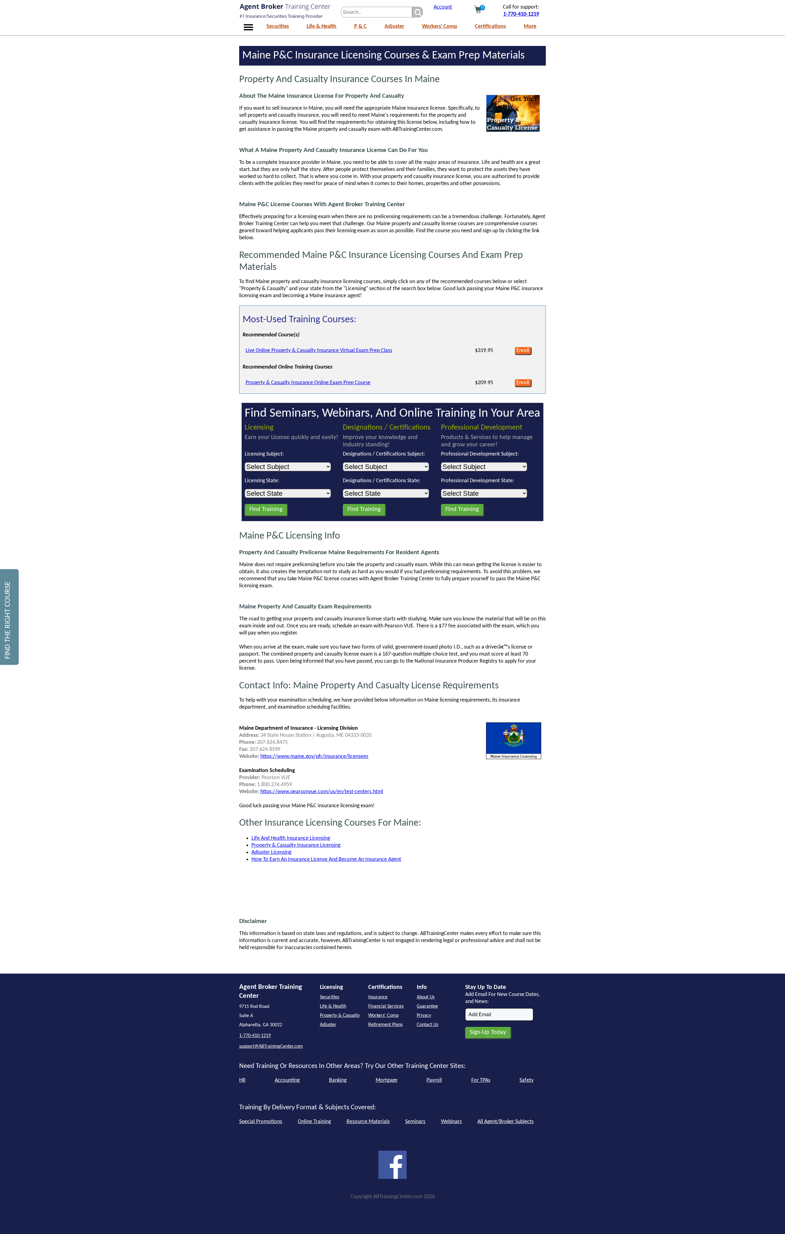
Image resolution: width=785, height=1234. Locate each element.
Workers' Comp (439, 26)
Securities (277, 26)
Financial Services (386, 1006)
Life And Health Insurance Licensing (290, 838)
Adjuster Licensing (271, 852)
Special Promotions (260, 1122)
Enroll (522, 351)
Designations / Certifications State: (381, 481)
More (530, 26)
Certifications (490, 26)
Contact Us (427, 1024)
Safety (526, 1080)
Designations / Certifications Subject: (384, 454)
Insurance (378, 997)
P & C (360, 26)
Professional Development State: (477, 481)
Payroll (434, 1080)
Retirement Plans (385, 1024)
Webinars (451, 1122)
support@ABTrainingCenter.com (271, 1046)
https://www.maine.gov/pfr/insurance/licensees (314, 756)
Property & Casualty (340, 1015)
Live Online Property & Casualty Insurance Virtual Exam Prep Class (319, 351)
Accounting (287, 1080)
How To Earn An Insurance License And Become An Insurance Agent (326, 859)
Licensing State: (262, 481)
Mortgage (386, 1080)
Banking (338, 1080)
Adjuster (394, 26)
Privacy (424, 1015)
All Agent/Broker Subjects (505, 1122)
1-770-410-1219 (521, 14)
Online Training (314, 1122)
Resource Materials (368, 1122)
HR (242, 1080)
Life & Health (321, 26)
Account (443, 7)
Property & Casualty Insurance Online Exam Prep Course (308, 383)
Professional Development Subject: (480, 454)
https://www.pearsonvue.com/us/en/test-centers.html (321, 792)
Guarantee (427, 1006)
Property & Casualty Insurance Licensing (295, 845)
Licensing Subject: (264, 454)
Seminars (415, 1122)
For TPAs (480, 1080)
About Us (426, 997)
